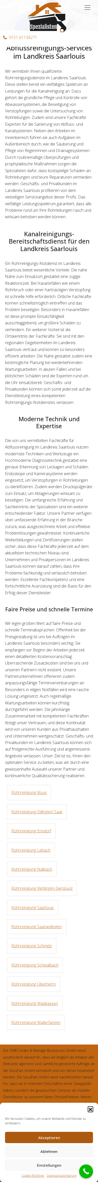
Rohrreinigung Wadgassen (34, 1003)
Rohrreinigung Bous (29, 792)
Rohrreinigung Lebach (31, 850)
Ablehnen (49, 1151)
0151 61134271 (23, 37)
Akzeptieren (49, 1137)
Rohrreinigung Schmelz (31, 945)
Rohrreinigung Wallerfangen (36, 1022)
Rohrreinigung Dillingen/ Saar (37, 812)
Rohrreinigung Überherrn (33, 984)
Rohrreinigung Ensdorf (31, 831)
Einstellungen (49, 1165)
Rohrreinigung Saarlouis (32, 907)
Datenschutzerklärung (62, 1175)
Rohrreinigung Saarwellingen (36, 926)
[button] (90, 1109)
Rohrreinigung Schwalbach (35, 965)
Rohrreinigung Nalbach (31, 869)
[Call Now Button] (86, 1171)
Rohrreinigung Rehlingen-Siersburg (42, 888)
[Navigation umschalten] (87, 7)
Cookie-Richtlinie (33, 1175)
